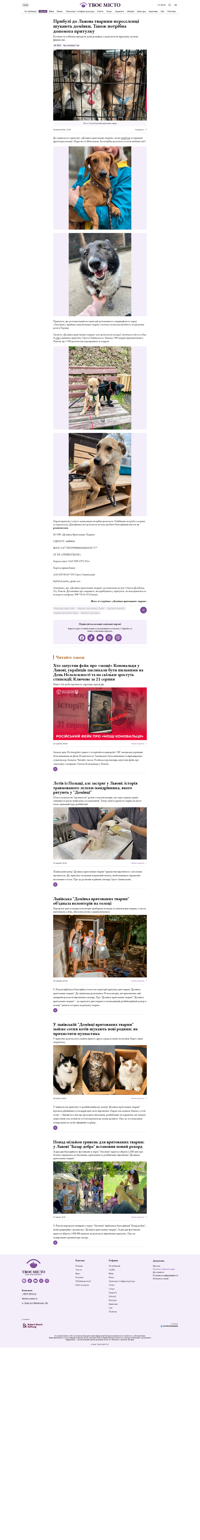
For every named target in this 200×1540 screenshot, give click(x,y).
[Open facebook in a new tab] (82, 637)
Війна (51, 11)
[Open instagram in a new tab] (109, 637)
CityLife (43, 11)
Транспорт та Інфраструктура (80, 11)
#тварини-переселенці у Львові (91, 608)
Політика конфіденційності (165, 1275)
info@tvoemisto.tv (30, 1298)
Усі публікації (30, 11)
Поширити (139, 130)
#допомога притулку (115, 608)
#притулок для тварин (90, 613)
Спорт (109, 11)
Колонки (79, 1277)
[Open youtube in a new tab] (100, 637)
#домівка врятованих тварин (66, 613)
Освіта (100, 11)
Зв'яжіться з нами (160, 1278)
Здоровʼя (119, 11)
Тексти (79, 1270)
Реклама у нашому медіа (164, 1269)
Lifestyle (130, 11)
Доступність (158, 1272)
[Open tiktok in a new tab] (91, 637)
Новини (79, 1266)
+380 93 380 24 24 (29, 1294)
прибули (125, 138)
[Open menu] (175, 5)
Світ (162, 11)
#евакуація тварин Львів (64, 608)
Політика (171, 11)
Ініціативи (153, 11)
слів (58, 338)
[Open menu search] (169, 5)
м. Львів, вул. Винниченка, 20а (35, 1303)
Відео (78, 1273)
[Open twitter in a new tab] (118, 637)
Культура (141, 11)
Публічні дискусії (83, 1281)
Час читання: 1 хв (71, 45)
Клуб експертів (82, 1285)
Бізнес (60, 11)
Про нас (156, 1265)
